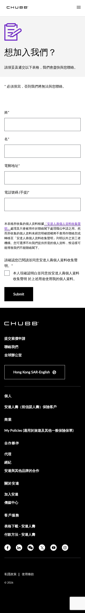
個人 (8, 396)
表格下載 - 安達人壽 (19, 526)
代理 (7, 454)
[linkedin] (19, 547)
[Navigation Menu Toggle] (79, 7)
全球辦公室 (13, 355)
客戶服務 (11, 515)
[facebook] (7, 547)
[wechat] (30, 547)
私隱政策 (10, 574)
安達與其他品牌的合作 (21, 471)
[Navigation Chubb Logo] (17, 8)
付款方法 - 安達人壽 (19, 534)
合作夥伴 (11, 443)
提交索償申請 (14, 338)
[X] (42, 547)
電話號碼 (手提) (16, 192)
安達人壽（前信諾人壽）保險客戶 (30, 407)
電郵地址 (11, 166)
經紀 (7, 462)
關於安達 (11, 483)
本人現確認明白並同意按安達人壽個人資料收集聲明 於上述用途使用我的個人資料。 (46, 276)
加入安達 (11, 494)
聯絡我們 (11, 347)
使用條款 (28, 574)
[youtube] (53, 547)
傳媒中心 (11, 502)
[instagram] (65, 547)
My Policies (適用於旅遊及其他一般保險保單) (38, 430)
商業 (8, 419)
